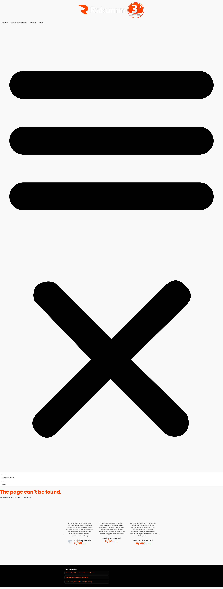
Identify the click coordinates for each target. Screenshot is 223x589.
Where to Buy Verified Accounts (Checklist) (79, 581)
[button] (111, 248)
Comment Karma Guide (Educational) (77, 577)
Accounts (5, 22)
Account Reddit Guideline (19, 22)
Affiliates (33, 22)
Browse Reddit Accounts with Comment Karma (80, 573)
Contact (41, 22)
